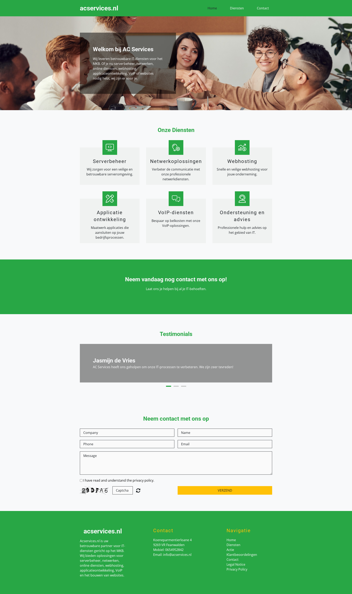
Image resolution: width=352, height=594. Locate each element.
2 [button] (176, 386)
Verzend (225, 490)
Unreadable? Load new (138, 490)
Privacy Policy (237, 569)
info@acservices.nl (177, 554)
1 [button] (168, 386)
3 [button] (183, 386)
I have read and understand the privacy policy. (118, 480)
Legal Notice (236, 564)
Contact (263, 8)
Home (212, 8)
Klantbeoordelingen (242, 554)
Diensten (237, 8)
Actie (230, 549)
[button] (87, 363)
